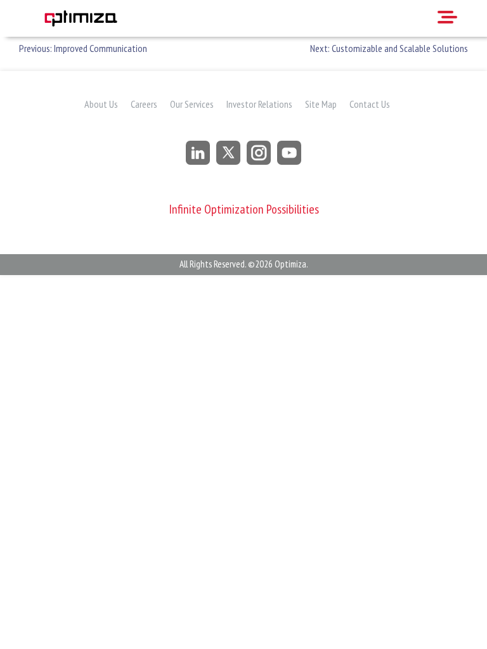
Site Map (321, 104)
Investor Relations (259, 104)
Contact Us (369, 104)
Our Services (192, 104)
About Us (101, 104)
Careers (144, 104)
